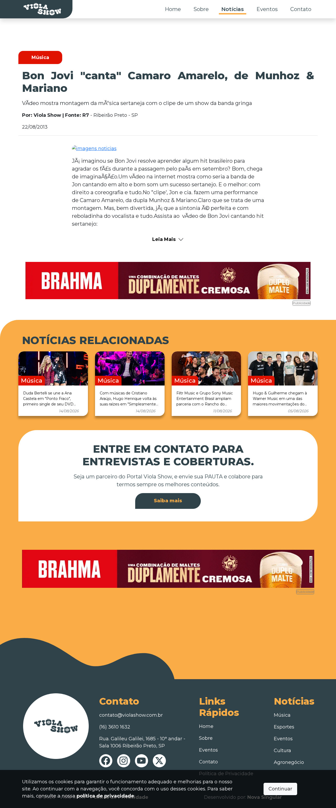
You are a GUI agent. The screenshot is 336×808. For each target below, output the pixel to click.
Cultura (282, 750)
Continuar (280, 789)
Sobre (201, 9)
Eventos (267, 9)
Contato (300, 9)
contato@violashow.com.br (131, 715)
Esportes (284, 727)
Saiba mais (168, 501)
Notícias (232, 9)
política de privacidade (105, 796)
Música (282, 715)
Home (173, 9)
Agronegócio (289, 762)
